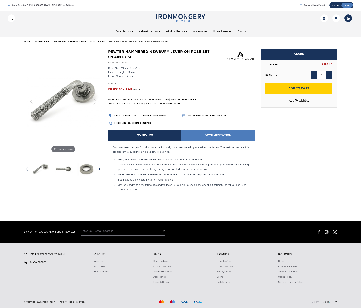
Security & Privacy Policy (290, 282)
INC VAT (347, 5)
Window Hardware (162, 272)
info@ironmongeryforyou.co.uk (47, 254)
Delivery (282, 261)
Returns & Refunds (287, 266)
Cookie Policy (285, 277)
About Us (98, 261)
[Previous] (31, 101)
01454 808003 (38, 262)
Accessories (159, 277)
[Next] (95, 101)
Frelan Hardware (225, 266)
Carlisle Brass (223, 282)
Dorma (220, 277)
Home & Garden (161, 282)
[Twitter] (335, 232)
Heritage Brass (224, 272)
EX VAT (335, 5)
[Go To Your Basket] (348, 18)
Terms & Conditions (288, 272)
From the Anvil (224, 261)
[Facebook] (319, 232)
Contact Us (99, 266)
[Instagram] (327, 232)
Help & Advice (101, 272)
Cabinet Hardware (162, 266)
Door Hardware (161, 261)
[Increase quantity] (329, 75)
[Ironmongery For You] (180, 18)
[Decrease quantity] (314, 75)
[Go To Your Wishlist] (336, 18)
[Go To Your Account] (324, 18)
